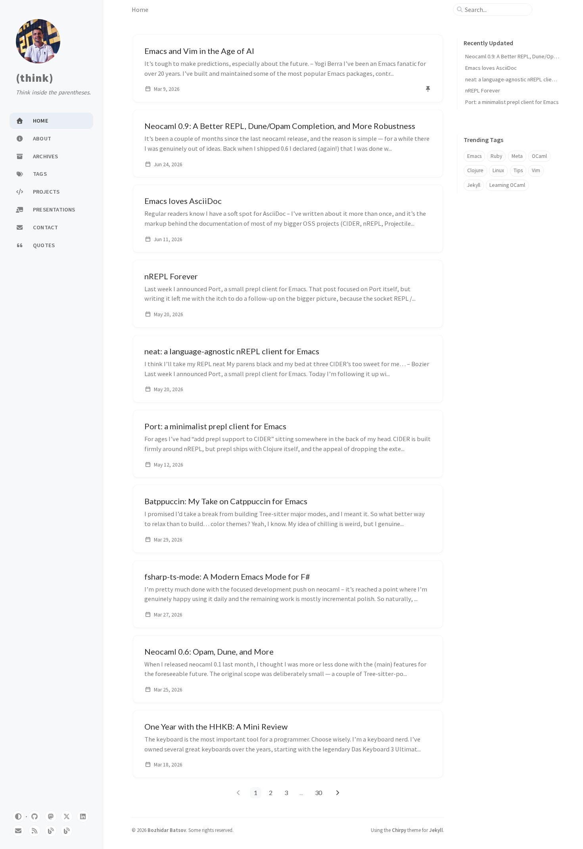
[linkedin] (82, 816)
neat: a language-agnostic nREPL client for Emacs (523, 79)
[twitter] (66, 816)
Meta (517, 156)
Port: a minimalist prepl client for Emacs (512, 102)
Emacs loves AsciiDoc (491, 67)
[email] (18, 830)
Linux (498, 170)
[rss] (34, 830)
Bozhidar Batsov (167, 830)
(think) (34, 78)
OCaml (539, 156)
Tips (518, 170)
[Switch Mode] (18, 816)
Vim (536, 170)
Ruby (496, 156)
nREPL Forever (482, 90)
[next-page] (337, 792)
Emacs (474, 156)
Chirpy (399, 830)
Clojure (475, 170)
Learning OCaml (507, 185)
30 (318, 792)
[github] (34, 816)
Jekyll (473, 185)
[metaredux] (66, 830)
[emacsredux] (50, 830)
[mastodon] (50, 816)
